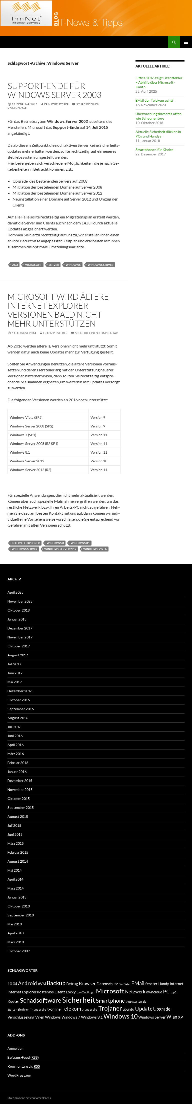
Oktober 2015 (19, 798)
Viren (39, 1017)
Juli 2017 (14, 664)
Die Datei (124, 984)
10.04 (12, 983)
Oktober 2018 (19, 610)
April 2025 (16, 592)
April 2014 (16, 879)
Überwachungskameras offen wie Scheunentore (159, 116)
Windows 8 (55, 543)
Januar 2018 (17, 619)
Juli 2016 (14, 727)
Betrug (72, 983)
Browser (87, 983)
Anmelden (16, 1048)
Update (143, 1009)
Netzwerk (135, 991)
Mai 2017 (15, 682)
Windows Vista (95, 549)
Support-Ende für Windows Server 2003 (55, 90)
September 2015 (21, 807)
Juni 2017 (15, 673)
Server (54, 264)
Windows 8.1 (80, 543)
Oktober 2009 (19, 951)
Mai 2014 (15, 870)
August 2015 (18, 816)
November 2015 (20, 789)
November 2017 (20, 637)
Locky (71, 992)
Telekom (71, 1009)
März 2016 (16, 754)
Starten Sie (139, 1001)
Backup (56, 983)
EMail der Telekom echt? (155, 100)
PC (166, 991)
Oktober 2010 (19, 906)
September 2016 (21, 709)
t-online (53, 1009)
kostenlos (45, 992)
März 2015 (16, 843)
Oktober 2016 (19, 700)
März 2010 (16, 942)
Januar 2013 (17, 897)
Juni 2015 (15, 834)
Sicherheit (78, 999)
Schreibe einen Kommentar (96, 333)
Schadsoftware (40, 1000)
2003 (15, 264)
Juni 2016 (15, 736)
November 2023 (20, 601)
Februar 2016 (18, 762)
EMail (137, 983)
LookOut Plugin (85, 992)
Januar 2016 (17, 771)
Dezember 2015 (20, 780)
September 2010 (21, 915)
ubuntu (128, 1009)
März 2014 (16, 888)
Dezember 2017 (20, 628)
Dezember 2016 (20, 691)
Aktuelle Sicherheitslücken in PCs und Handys (158, 134)
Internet (177, 983)
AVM (42, 983)
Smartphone (110, 1001)
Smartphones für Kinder (154, 149)
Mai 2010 (15, 924)
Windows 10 (121, 1016)
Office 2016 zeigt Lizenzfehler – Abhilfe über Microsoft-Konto (159, 82)
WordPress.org (19, 1075)
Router (13, 1001)
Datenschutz (107, 983)
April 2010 (16, 933)
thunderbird (90, 1009)
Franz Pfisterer (56, 104)
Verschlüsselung (21, 1017)
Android (27, 983)
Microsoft (33, 264)
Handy (163, 983)
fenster (151, 983)
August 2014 (18, 861)
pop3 (173, 992)
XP (180, 1017)
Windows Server (100, 264)
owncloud (154, 992)
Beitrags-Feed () (23, 1057)
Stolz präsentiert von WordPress (29, 1098)
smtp (129, 1001)
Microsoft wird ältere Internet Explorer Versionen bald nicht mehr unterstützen (58, 309)
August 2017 (18, 655)
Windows (73, 264)
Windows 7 (71, 1017)
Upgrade (161, 1009)
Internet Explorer (26, 543)
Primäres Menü (186, 42)
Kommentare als (24, 1066)
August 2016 (18, 718)
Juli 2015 (14, 825)
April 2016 (16, 745)
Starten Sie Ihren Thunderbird (27, 1009)
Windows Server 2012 (60, 549)
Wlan (171, 1017)
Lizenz (59, 992)
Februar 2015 (18, 852)
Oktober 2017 (19, 646)
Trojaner (110, 1008)
